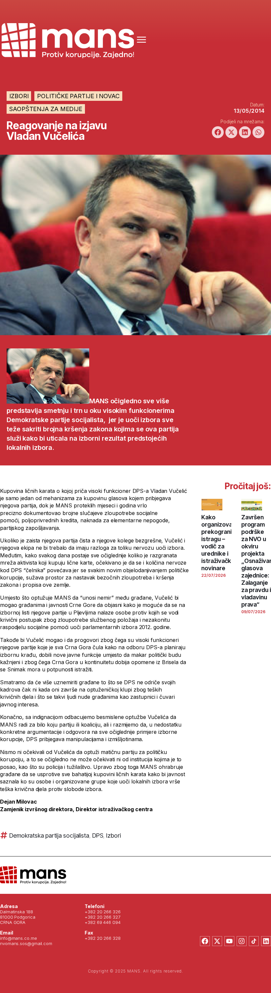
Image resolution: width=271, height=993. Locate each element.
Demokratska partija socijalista (49, 835)
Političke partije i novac (78, 96)
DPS (97, 835)
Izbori (18, 96)
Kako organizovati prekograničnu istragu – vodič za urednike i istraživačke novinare (221, 543)
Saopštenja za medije (45, 108)
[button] (218, 132)
